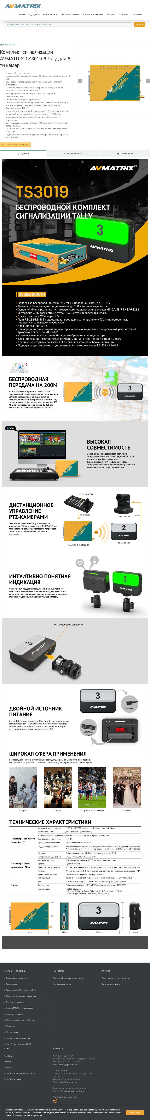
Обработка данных (13, 1079)
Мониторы (10, 1026)
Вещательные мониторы (16, 978)
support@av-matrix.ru (74, 1091)
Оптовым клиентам (70, 14)
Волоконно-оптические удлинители (21, 996)
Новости (8, 1061)
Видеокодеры (12, 984)
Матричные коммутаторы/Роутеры (20, 1020)
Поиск (139, 24)
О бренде (9, 1056)
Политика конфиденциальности (19, 1073)
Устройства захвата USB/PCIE (18, 1044)
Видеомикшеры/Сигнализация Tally (21, 990)
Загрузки (111, 14)
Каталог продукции (111, 984)
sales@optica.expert (68, 1064)
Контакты (8, 1067)
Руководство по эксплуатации (116, 978)
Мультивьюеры (12, 1032)
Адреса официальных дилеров (68, 978)
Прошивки (123, 14)
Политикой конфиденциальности (48, 1112)
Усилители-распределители (18, 1038)
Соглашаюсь (135, 1112)
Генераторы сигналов (15, 1002)
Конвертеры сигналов (15, 1014)
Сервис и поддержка (93, 14)
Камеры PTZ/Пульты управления (19, 1008)
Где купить (137, 14)
